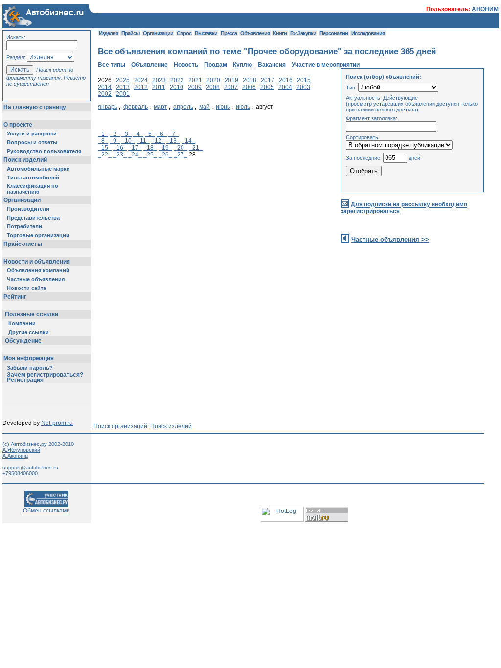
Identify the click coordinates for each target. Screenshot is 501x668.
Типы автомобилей (33, 177)
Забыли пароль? (30, 368)
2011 (158, 87)
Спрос (184, 33)
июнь (223, 106)
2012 (141, 87)
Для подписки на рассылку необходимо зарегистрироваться (404, 208)
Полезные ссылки (31, 314)
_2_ (115, 134)
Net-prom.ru (57, 423)
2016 (286, 80)
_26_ (165, 154)
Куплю (242, 64)
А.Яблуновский (21, 450)
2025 (123, 80)
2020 (213, 80)
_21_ (196, 147)
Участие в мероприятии (326, 64)
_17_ (135, 147)
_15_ (105, 147)
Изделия (108, 33)
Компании (22, 323)
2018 (249, 80)
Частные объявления (36, 279)
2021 (195, 80)
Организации (22, 200)
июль (243, 106)
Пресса (229, 33)
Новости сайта (26, 288)
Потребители (24, 226)
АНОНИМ (485, 9)
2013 (123, 87)
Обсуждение (23, 340)
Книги (280, 33)
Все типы (111, 64)
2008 (213, 87)
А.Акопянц (15, 456)
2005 (267, 87)
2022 (177, 80)
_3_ (126, 134)
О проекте (17, 124)
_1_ (103, 134)
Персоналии (334, 33)
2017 (267, 80)
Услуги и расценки (32, 133)
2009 (195, 87)
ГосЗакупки (303, 33)
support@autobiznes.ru (30, 467)
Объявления (255, 33)
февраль (135, 106)
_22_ (105, 154)
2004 (285, 87)
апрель (183, 106)
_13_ (173, 140)
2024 (141, 80)
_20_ (180, 147)
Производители (28, 209)
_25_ (150, 154)
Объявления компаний (38, 270)
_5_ (150, 134)
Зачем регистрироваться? (45, 374)
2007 (231, 87)
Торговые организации (38, 235)
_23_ (120, 154)
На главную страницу (34, 107)
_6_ (162, 134)
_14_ (188, 140)
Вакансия (272, 64)
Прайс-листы (22, 244)
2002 (105, 93)
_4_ (138, 134)
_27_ (180, 154)
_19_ (165, 147)
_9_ (115, 140)
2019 (231, 80)
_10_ (128, 140)
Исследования (368, 33)
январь (107, 106)
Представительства (33, 218)
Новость (186, 64)
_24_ (135, 154)
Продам (215, 64)
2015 (304, 80)
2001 (123, 93)
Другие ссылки (28, 332)
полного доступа (395, 109)
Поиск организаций (120, 426)
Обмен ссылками (46, 510)
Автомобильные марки (38, 169)
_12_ (158, 140)
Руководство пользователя (44, 151)
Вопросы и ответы (32, 142)
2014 (105, 87)
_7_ (173, 134)
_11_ (143, 140)
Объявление (149, 64)
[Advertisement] (276, 265)
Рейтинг (14, 296)
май (204, 106)
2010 (176, 87)
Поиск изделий (25, 159)
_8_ (103, 140)
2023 (159, 80)
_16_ (120, 147)
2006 (249, 87)
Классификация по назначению (32, 189)
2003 (303, 87)
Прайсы (130, 33)
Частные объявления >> (390, 239)
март (160, 106)
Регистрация (25, 380)
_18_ (150, 147)
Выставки (206, 33)
